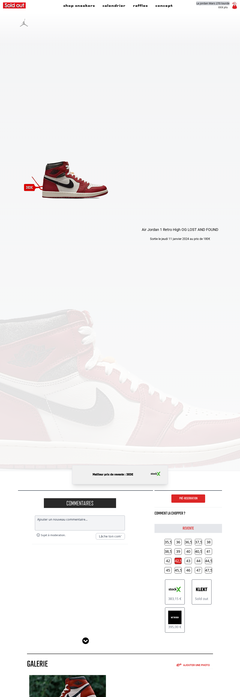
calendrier (113, 5)
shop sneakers (79, 5)
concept (163, 5)
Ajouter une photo (196, 665)
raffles (140, 5)
